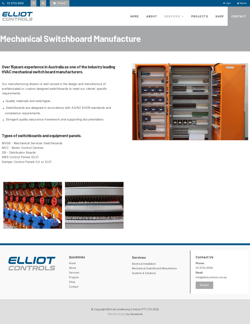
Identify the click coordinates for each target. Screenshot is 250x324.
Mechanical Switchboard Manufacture (154, 268)
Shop (219, 16)
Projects (199, 16)
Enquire (62, 3)
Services (172, 16)
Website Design (117, 314)
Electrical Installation (144, 263)
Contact (238, 16)
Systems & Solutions (144, 273)
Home (134, 16)
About (151, 16)
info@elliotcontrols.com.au (211, 275)
